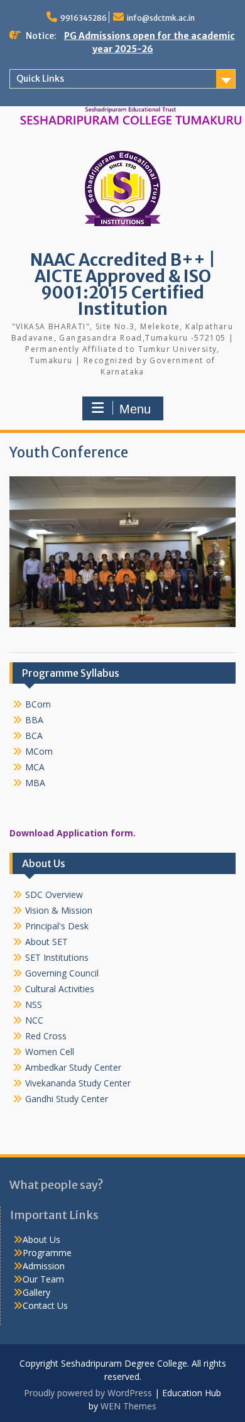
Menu (135, 409)
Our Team (43, 1279)
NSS (33, 1004)
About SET (46, 942)
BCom (38, 704)
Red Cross (46, 1036)
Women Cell (49, 1052)
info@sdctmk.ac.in (161, 18)
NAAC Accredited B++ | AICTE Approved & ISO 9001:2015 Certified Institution (122, 284)
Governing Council (62, 973)
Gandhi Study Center (66, 1099)
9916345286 (83, 18)
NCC (34, 1020)
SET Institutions (57, 957)
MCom (39, 751)
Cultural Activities (59, 989)
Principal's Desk (57, 926)
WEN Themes (128, 1406)
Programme (47, 1253)
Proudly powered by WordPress (88, 1393)
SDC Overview (54, 894)
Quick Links (40, 78)
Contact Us (45, 1305)
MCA (35, 767)
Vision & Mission (58, 910)
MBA (35, 783)
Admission (44, 1266)
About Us (41, 1239)
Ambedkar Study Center (73, 1067)
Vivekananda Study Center (78, 1083)
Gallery (36, 1292)
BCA (34, 735)
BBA (34, 720)
